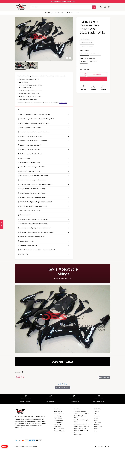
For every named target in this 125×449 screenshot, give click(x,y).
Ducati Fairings (58, 416)
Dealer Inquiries (98, 426)
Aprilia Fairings (58, 424)
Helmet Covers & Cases (80, 428)
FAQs (95, 413)
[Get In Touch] (105, 7)
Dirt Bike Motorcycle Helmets (81, 426)
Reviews (96, 418)
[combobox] (63, 7)
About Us (96, 411)
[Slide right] (70, 57)
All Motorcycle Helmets (80, 411)
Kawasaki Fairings (58, 413)
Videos (95, 428)
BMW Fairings (57, 426)
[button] (109, 7)
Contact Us (97, 416)
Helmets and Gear (59, 12)
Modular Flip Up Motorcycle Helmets (81, 417)
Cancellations (97, 422)
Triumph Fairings (58, 422)
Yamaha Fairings (58, 420)
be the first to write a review (62, 387)
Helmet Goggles (78, 434)
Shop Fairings (48, 12)
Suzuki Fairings (58, 418)
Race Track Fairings (59, 428)
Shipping (96, 420)
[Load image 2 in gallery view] (32, 65)
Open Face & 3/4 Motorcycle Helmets (81, 421)
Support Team (63, 102)
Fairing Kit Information (59, 431)
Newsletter (96, 424)
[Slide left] (67, 57)
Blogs (95, 431)
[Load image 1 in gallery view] (20, 65)
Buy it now (94, 79)
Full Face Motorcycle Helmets (81, 413)
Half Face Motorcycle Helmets (81, 424)
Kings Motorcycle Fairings (23, 446)
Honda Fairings (58, 411)
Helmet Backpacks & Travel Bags (81, 431)
